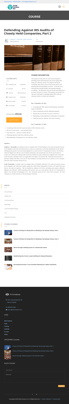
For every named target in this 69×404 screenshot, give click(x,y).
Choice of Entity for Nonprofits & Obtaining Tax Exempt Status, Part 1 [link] (33, 346)
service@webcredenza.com (15, 309)
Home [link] (5, 323)
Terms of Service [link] (46, 399)
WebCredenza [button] (8, 1)
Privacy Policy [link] (56, 399)
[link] (15, 7)
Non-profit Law (8, 192)
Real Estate (7, 204)
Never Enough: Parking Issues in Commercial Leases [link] (28, 356)
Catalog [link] (6, 326)
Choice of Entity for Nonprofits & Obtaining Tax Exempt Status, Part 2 (36, 239)
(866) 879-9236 (11, 307)
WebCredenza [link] (8, 321)
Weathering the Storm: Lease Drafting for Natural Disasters (33, 256)
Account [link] (6, 331)
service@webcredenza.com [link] (29, 1)
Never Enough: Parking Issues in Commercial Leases (30, 247)
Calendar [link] (6, 329)
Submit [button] (61, 386)
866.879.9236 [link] (16, 1)
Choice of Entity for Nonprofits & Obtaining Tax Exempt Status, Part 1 (36, 230)
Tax (37, 39)
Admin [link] (6, 334)
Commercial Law (9, 200)
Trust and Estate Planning (11, 209)
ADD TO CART (14, 120)
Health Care (7, 196)
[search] (59, 6)
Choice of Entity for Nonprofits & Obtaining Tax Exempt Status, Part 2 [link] (33, 351)
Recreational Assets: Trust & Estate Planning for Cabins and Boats (35, 264)
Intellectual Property (9, 217)
